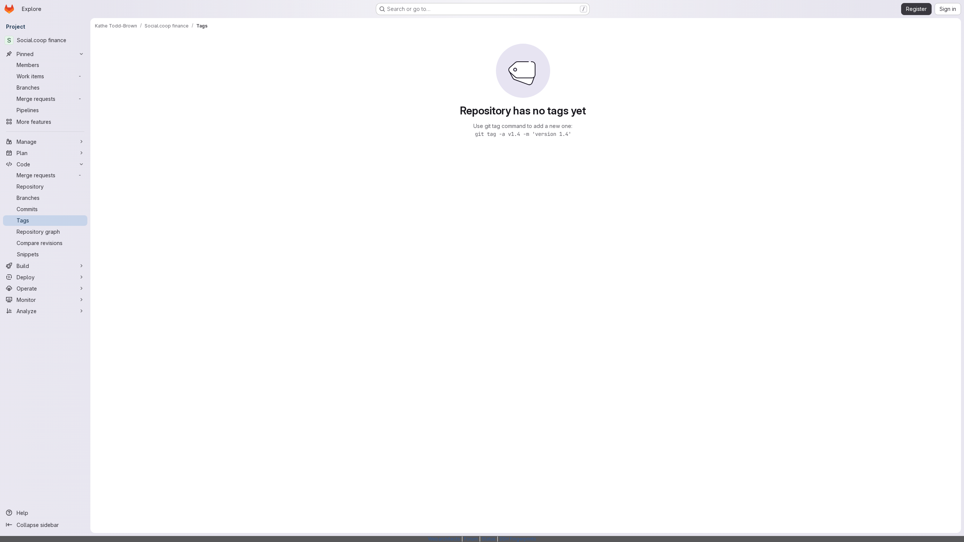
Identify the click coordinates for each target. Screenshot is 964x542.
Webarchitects (444, 539)
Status (489, 539)
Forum (471, 539)
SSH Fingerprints (517, 539)
